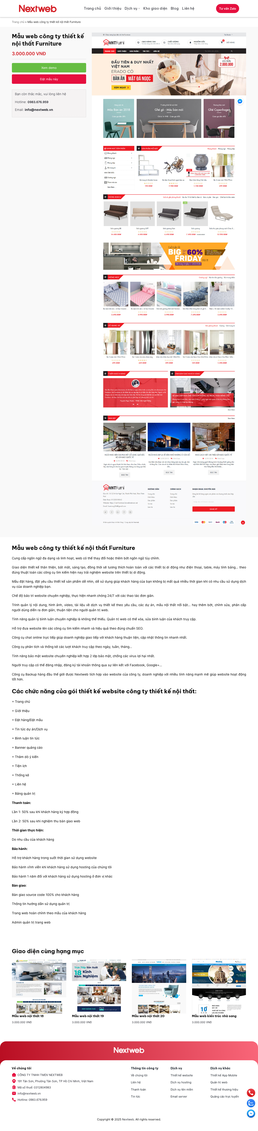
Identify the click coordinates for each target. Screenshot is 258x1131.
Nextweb (128, 1119)
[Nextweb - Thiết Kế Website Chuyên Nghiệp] (38, 8)
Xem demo (49, 68)
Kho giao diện (155, 8)
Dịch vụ (131, 8)
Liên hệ (188, 8)
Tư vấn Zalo (227, 8)
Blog (175, 8)
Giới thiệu (112, 8)
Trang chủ (92, 8)
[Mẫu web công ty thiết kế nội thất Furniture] (169, 279)
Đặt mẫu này (49, 79)
